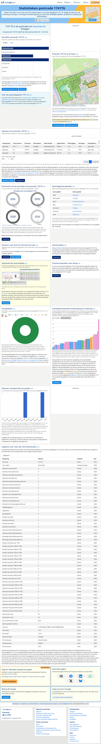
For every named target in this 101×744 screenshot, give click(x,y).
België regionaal (53, 719)
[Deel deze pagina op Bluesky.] (80, 681)
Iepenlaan (38, 26)
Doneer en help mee (9, 681)
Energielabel (92, 143)
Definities (23, 89)
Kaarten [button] (77, 2)
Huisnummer (17, 143)
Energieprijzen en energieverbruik (46, 728)
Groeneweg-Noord (78, 201)
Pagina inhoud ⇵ (43, 20)
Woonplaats (37, 143)
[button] (26, 37)
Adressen (39, 711)
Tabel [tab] (11, 43)
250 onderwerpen (16, 84)
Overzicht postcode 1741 (10, 89)
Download (96, 2)
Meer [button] (86, 2)
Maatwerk (73, 739)
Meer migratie (16, 257)
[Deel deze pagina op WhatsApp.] (90, 676)
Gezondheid (39, 726)
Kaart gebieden (74, 724)
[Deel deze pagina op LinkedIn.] (80, 676)
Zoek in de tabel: (76, 136)
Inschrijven (6, 697)
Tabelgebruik (20, 180)
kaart (19, 82)
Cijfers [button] (68, 2)
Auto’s (38, 724)
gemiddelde (58, 248)
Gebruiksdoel (48, 143)
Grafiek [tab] (5, 43)
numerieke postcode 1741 (75, 110)
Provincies (39, 717)
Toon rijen (7, 159)
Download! (6, 303)
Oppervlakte (61, 143)
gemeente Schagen (7, 99)
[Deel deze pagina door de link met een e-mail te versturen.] (61, 676)
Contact (72, 737)
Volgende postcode (71, 125)
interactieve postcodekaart (59, 111)
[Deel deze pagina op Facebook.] (70, 676)
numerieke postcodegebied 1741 (31, 98)
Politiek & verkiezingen (43, 734)
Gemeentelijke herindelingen (78, 715)
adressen (15, 85)
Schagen (75, 198)
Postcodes (39, 715)
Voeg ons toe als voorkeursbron (63, 697)
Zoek (60, 2)
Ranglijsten (73, 719)
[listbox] (66, 318)
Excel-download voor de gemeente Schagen (26, 173)
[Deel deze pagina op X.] (70, 681)
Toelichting (6, 239)
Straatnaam (6, 143)
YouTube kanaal (74, 741)
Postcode (27, 143)
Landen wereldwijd (41, 719)
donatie (9, 674)
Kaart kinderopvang (76, 726)
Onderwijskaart (74, 728)
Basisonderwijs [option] (65, 318)
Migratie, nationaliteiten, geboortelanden (48, 730)
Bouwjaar (82, 143)
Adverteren (73, 735)
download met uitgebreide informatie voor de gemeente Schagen (23, 360)
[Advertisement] (75, 39)
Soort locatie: (56, 318)
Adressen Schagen (8, 180)
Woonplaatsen (47, 715)
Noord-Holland (77, 211)
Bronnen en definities (76, 713)
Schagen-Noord (77, 205)
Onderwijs (56, 382)
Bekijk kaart (93, 20)
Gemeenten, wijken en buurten (45, 713)
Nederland (68, 121)
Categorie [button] (6, 455)
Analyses (72, 711)
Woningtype (71, 143)
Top (87, 704)
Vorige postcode (58, 125)
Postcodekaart (74, 730)
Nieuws (72, 717)
